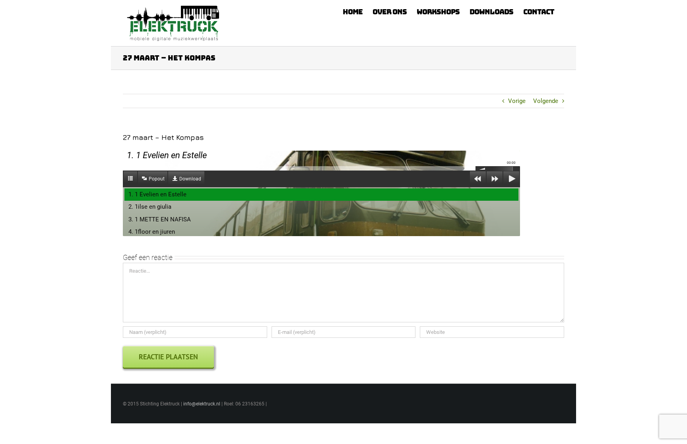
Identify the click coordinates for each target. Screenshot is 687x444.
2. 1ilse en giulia (149, 206)
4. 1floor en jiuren (151, 231)
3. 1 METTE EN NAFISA (159, 219)
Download (190, 179)
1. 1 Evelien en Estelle (157, 194)
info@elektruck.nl (201, 404)
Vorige (517, 101)
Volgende (545, 101)
